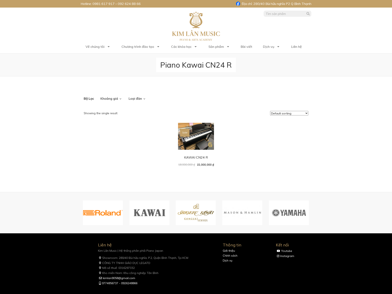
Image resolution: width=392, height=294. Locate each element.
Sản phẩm (216, 47)
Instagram (287, 256)
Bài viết (246, 47)
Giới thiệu (229, 251)
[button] (79, 213)
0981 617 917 (103, 4)
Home (88, 87)
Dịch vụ (268, 47)
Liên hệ (296, 47)
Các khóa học (181, 47)
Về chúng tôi (95, 47)
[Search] (308, 14)
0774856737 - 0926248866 (119, 283)
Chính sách (230, 255)
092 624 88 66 (129, 4)
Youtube (286, 251)
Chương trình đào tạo (137, 47)
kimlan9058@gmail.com (119, 278)
